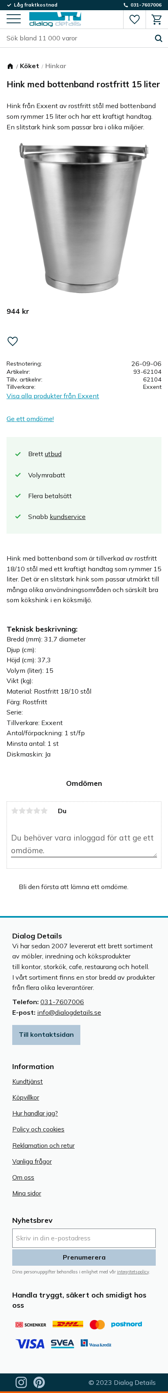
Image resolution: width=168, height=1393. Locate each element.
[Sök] (158, 38)
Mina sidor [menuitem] (26, 1193)
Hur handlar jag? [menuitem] (35, 1113)
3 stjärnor (29, 810)
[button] (14, 19)
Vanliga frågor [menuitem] (32, 1161)
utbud (53, 454)
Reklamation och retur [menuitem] (43, 1145)
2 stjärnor (22, 810)
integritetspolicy (133, 1272)
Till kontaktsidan (46, 1034)
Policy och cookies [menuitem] (38, 1129)
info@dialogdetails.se (69, 1012)
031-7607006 (62, 1002)
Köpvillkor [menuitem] (25, 1097)
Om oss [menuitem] (23, 1177)
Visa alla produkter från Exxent (53, 396)
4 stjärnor (36, 810)
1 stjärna (14, 810)
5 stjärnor (44, 810)
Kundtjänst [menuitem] (27, 1081)
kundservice (68, 516)
